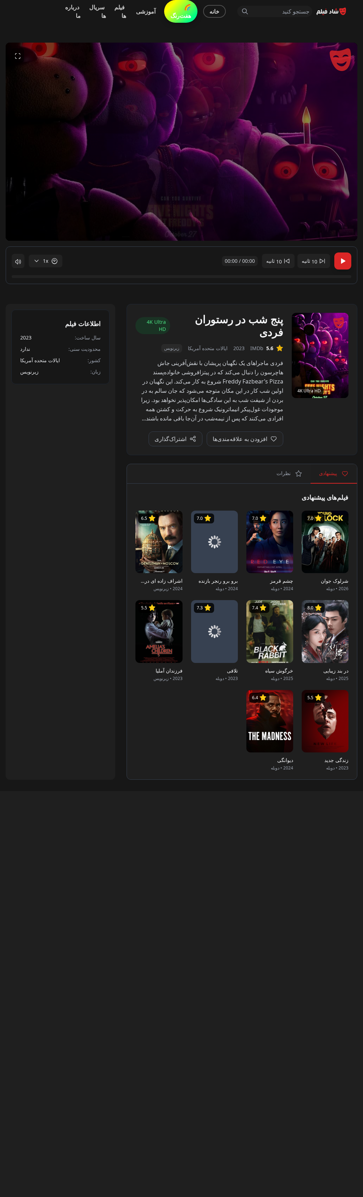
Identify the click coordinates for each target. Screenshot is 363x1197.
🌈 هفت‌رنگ (181, 11)
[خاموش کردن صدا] (18, 261)
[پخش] (342, 261)
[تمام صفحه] (17, 55)
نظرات (284, 473)
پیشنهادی (329, 473)
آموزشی (146, 11)
